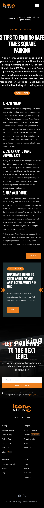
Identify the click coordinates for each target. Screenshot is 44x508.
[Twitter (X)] (24, 496)
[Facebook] (19, 496)
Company (27, 426)
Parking (4, 426)
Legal (26, 459)
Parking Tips (22, 93)
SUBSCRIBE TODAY (22, 385)
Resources (11, 18)
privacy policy (33, 395)
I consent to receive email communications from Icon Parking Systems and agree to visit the (21, 394)
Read (13, 310)
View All (34, 256)
